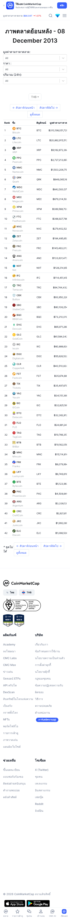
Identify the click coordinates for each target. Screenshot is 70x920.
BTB (19, 442)
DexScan (9, 692)
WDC (19, 187)
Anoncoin (17, 260)
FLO (19, 422)
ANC (19, 255)
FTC (19, 216)
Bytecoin (17, 485)
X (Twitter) (41, 769)
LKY (19, 471)
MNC (19, 452)
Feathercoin (18, 220)
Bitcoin (16, 132)
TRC (19, 285)
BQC (19, 314)
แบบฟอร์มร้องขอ (13, 776)
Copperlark (18, 368)
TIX (18, 383)
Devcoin (17, 328)
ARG (19, 501)
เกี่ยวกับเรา (41, 644)
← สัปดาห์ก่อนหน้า (23, 107)
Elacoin (16, 535)
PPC (19, 157)
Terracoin (17, 289)
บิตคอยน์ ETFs (12, 678)
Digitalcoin (18, 358)
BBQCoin (17, 319)
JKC (19, 521)
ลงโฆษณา (9, 651)
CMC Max (9, 664)
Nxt (14, 270)
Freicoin (16, 250)
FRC (19, 246)
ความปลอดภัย (43, 705)
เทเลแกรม (41, 783)
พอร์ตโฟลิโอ (10, 726)
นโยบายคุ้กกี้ (42, 671)
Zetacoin (17, 240)
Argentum (17, 505)
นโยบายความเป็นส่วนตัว (50, 658)
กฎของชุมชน (43, 678)
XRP (19, 147)
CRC (19, 511)
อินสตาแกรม (42, 790)
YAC (19, 393)
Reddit (39, 804)
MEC (19, 197)
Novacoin (17, 230)
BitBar (15, 446)
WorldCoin (18, 191)
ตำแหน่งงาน (42, 712)
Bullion (16, 299)
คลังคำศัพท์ (10, 797)
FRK (19, 462)
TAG (19, 432)
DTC (19, 413)
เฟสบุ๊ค (39, 797)
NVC (19, 226)
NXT (19, 265)
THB (34, 97)
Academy (9, 644)
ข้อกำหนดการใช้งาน (47, 651)
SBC (19, 305)
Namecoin (18, 171)
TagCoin (17, 436)
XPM (19, 206)
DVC (19, 324)
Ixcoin (15, 348)
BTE (19, 481)
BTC (19, 128)
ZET (19, 236)
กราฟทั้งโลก (10, 712)
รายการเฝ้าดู (10, 733)
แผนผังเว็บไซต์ (12, 746)
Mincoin (16, 456)
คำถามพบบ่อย (11, 790)
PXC (19, 491)
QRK (19, 177)
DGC (19, 354)
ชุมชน (39, 776)
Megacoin (17, 201)
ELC (19, 530)
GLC (19, 334)
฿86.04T (28, 15)
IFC (18, 275)
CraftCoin (17, 515)
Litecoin (16, 142)
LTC (19, 138)
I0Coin (16, 407)
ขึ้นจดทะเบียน (11, 769)
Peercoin (17, 161)
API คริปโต (10, 685)
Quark (15, 181)
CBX (19, 295)
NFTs (6, 719)
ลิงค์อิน (39, 810)
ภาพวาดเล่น (10, 739)
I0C (18, 403)
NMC (19, 167)
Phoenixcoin (19, 495)
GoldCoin (17, 338)
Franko (16, 466)
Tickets (16, 387)
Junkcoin (17, 525)
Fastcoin (17, 377)
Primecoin (17, 211)
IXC (18, 344)
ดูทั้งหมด (35, 114)
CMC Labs (10, 658)
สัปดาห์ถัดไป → (48, 107)
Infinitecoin (18, 279)
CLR (19, 364)
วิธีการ (39, 699)
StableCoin (18, 309)
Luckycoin (18, 476)
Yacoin (16, 397)
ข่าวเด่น (8, 671)
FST (19, 373)
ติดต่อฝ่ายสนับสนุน (14, 783)
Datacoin (17, 417)
